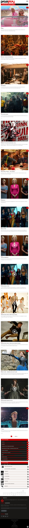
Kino (1, 27)
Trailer (2, 256)
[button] (28, 527)
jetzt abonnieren (4, 510)
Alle (9, 464)
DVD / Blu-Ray (2, 170)
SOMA (2, 454)
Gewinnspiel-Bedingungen (14, 526)
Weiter (16, 436)
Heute (2, 464)
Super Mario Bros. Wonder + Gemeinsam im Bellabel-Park (10, 448)
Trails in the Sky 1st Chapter (6, 452)
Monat (7, 464)
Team (14, 522)
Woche (5, 464)
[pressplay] (7, 1)
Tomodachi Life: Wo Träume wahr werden (8, 446)
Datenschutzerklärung (14, 525)
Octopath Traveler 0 (5, 450)
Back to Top (14, 495)
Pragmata (3, 444)
